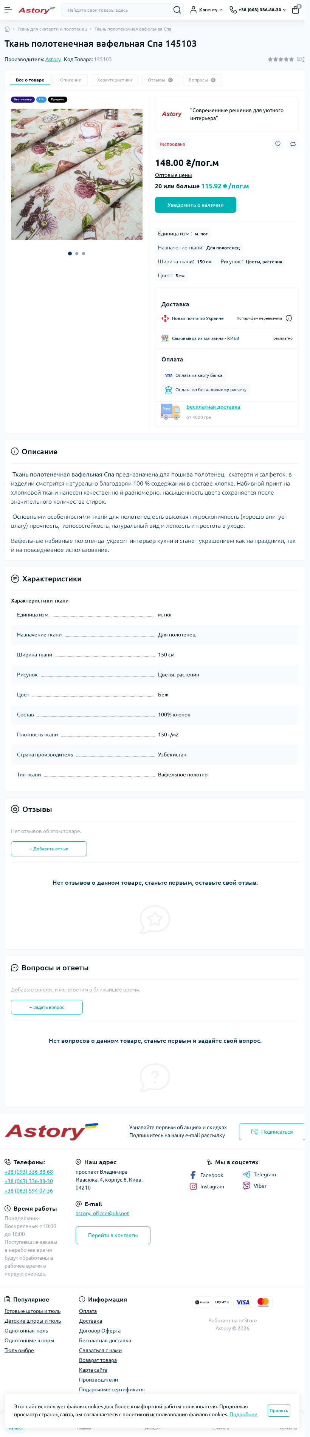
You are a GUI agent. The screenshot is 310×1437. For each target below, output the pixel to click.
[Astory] (172, 114)
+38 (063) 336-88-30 (29, 1181)
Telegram (265, 1174)
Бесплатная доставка (213, 407)
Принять (279, 1410)
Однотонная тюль (26, 1331)
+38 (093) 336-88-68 (29, 1172)
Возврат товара (98, 1360)
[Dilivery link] (289, 318)
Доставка (90, 1321)
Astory (53, 59)
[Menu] (8, 9)
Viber (260, 1186)
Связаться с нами (100, 1350)
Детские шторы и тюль (33, 1321)
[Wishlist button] (278, 144)
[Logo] (36, 9)
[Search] (177, 10)
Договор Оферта (100, 1331)
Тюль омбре (19, 1350)
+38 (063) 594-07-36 (29, 1191)
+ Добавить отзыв (48, 848)
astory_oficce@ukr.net (102, 1213)
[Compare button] (293, 144)
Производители (98, 1380)
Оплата (88, 1311)
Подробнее (243, 1414)
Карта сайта (93, 1370)
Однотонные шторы (29, 1340)
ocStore (248, 1320)
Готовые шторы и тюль (32, 1311)
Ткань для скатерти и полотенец (52, 28)
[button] (70, 253)
